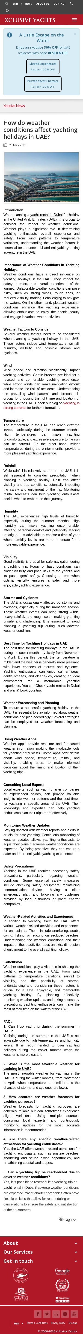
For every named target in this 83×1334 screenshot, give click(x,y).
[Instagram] (65, 1314)
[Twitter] (46, 1314)
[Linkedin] (56, 1314)
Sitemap (72, 1322)
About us (42, 3)
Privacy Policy (58, 1322)
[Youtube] (74, 1314)
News (28, 3)
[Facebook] (38, 1314)
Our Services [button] (18, 1252)
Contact (60, 3)
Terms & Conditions (37, 1322)
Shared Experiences (43, 66)
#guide (71, 1220)
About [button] (10, 1243)
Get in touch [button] (18, 1261)
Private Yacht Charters (42, 83)
